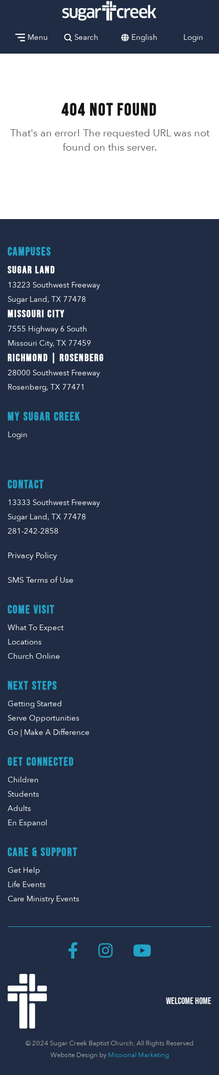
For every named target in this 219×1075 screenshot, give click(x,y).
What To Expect (36, 628)
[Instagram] (105, 950)
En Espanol (27, 823)
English (144, 37)
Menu (38, 37)
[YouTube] (142, 950)
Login (193, 37)
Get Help (24, 870)
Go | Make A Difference (49, 732)
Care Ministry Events (43, 899)
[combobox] (144, 37)
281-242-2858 (33, 531)
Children (23, 780)
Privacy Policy (32, 555)
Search (86, 37)
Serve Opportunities (43, 718)
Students (23, 794)
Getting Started (35, 704)
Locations (25, 642)
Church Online (34, 656)
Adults (19, 808)
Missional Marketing (138, 1055)
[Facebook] (73, 950)
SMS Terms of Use (40, 580)
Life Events (27, 884)
